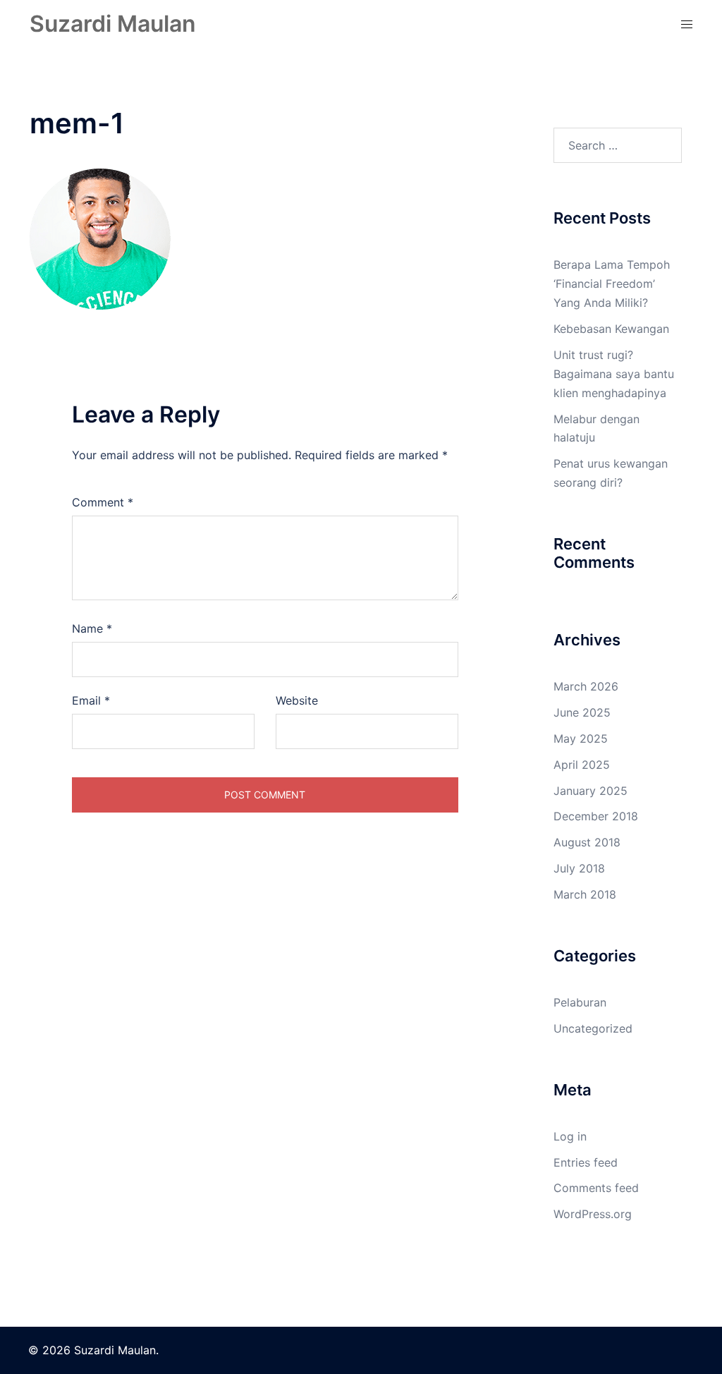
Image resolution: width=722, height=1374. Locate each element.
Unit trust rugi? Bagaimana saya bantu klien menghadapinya (613, 374)
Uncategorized (592, 1028)
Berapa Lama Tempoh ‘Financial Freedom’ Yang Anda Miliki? (611, 283)
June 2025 (582, 712)
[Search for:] (618, 145)
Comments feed (596, 1188)
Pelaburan (579, 1002)
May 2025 (580, 738)
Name (92, 628)
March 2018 (584, 894)
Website (297, 700)
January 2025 (590, 791)
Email (91, 700)
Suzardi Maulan (113, 23)
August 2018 (586, 842)
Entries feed (585, 1162)
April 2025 (581, 765)
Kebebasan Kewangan (611, 329)
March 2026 (585, 686)
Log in (570, 1136)
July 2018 (579, 868)
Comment (102, 502)
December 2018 (595, 816)
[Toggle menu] (686, 24)
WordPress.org (592, 1214)
